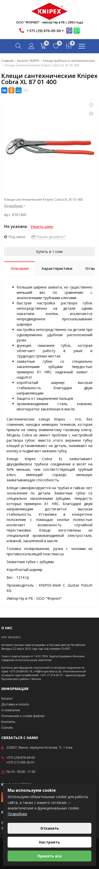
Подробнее (17, 813)
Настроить (49, 842)
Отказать (49, 828)
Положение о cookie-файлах (22, 716)
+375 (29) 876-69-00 (20, 758)
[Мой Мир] (18, 90)
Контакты (8, 722)
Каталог (7, 698)
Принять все (50, 856)
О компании (10, 710)
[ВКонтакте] (4, 90)
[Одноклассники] (11, 90)
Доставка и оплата (15, 704)
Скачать (7, 727)
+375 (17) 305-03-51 (20, 762)
